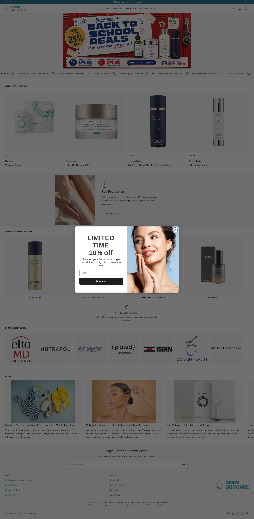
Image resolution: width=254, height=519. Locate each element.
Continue (101, 281)
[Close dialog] (175, 230)
